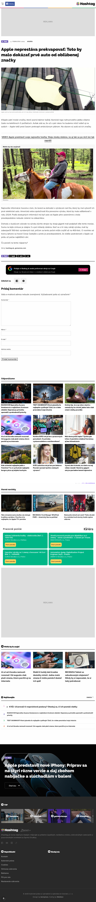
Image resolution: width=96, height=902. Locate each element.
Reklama (5, 873)
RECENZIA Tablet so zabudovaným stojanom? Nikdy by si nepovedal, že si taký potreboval (78, 676)
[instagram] (12, 843)
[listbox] (86, 697)
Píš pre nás (6, 877)
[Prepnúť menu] (2, 4)
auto (21, 256)
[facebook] (2, 843)
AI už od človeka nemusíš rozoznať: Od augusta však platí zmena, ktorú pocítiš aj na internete (16, 676)
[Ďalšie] (93, 816)
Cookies (4, 865)
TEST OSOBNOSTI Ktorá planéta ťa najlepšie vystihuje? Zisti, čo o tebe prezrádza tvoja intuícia (41, 720)
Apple (13, 256)
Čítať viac (13, 786)
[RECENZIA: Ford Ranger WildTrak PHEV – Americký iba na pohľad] (48, 503)
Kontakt (4, 856)
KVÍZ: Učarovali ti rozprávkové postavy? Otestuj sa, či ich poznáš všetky (43, 707)
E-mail (3, 339)
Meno (3, 329)
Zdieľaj (11, 4)
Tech (5, 41)
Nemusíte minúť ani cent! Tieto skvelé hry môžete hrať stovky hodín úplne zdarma (79, 517)
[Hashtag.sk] (85, 4)
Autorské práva (7, 861)
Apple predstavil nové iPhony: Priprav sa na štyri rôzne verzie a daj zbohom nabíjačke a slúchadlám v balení (46, 771)
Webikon (60, 897)
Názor (71, 666)
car (28, 256)
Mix (6, 666)
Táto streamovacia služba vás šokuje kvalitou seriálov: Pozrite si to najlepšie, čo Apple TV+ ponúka (15, 517)
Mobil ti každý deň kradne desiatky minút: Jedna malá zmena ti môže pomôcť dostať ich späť (47, 676)
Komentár (5, 300)
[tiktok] (16, 843)
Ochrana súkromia (9, 869)
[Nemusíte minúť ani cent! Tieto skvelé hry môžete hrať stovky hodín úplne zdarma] (79, 503)
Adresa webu (6, 349)
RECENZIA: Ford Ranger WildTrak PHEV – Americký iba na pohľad (46, 516)
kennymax (44, 897)
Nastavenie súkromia (10, 881)
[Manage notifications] (4, 898)
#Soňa (30, 41)
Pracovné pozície (12, 529)
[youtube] (7, 843)
